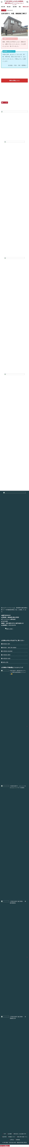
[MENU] (1, 2)
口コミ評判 (4, 10)
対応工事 (3, 6)
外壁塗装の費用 (6, 654)
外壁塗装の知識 (6, 658)
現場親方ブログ (11, 1136)
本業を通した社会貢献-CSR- (20, 1133)
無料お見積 (5, 662)
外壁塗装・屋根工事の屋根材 (9, 647)
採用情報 (18, 1139)
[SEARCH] (27, 2)
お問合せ (12, 1139)
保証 (20, 6)
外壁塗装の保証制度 (7, 651)
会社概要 (10, 1133)
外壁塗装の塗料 (6, 643)
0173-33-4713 (12, 625)
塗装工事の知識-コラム (22, 1136)
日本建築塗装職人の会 (11, 609)
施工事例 (15, 6)
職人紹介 (9, 6)
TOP (5, 1133)
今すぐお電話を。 (5, 1145)
